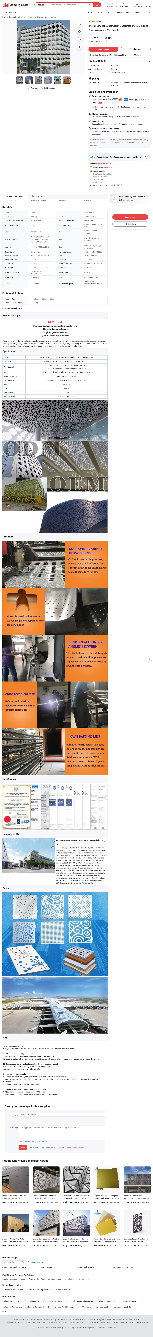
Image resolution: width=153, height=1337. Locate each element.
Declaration (101, 1328)
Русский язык (55, 1322)
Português (36, 1322)
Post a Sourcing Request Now (71, 1147)
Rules (149, 12)
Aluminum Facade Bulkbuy (123, 1307)
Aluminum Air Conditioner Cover (14, 1267)
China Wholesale (66, 1320)
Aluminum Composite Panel (124, 1267)
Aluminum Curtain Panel (13, 1307)
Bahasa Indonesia (143, 1322)
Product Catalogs (36, 1262)
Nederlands (81, 1322)
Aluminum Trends (102, 1307)
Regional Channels (105, 1320)
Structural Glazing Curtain (39, 1290)
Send (23, 1147)
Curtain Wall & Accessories (37, 17)
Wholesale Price (80, 1320)
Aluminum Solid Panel (84, 1267)
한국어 (96, 1322)
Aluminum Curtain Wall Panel (38, 1307)
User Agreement (90, 1328)
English (20, 1322)
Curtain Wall (52, 17)
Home (4, 17)
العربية (89, 1322)
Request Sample (134, 55)
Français (45, 1322)
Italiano (64, 1322)
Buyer (98, 12)
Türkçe (123, 1322)
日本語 (103, 1322)
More (4, 1311)
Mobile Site (128, 1320)
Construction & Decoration (17, 17)
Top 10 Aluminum (84, 1307)
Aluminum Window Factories (83, 1301)
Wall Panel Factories (36, 1301)
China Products (30, 1320)
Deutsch (72, 1322)
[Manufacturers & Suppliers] (15, 4)
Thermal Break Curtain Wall (14, 1290)
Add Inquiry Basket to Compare (44, 88)
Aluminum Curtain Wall (62, 1290)
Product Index (117, 1320)
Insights (136, 1320)
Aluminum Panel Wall (107, 1301)
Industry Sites (91, 1320)
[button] (99, 201)
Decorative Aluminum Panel (130, 1301)
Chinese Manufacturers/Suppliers (48, 1320)
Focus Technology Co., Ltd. (61, 1328)
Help (109, 12)
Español (28, 1322)
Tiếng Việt (131, 1322)
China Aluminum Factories (14, 1301)
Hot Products (18, 1320)
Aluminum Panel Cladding (63, 1307)
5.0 (121, 200)
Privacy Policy (112, 1328)
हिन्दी (108, 1322)
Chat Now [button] (137, 49)
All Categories (11, 12)
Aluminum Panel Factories (58, 1301)
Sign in (148, 6)
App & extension (123, 12)
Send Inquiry (103, 49)
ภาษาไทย (115, 1322)
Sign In (92, 185)
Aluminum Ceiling (45, 1267)
